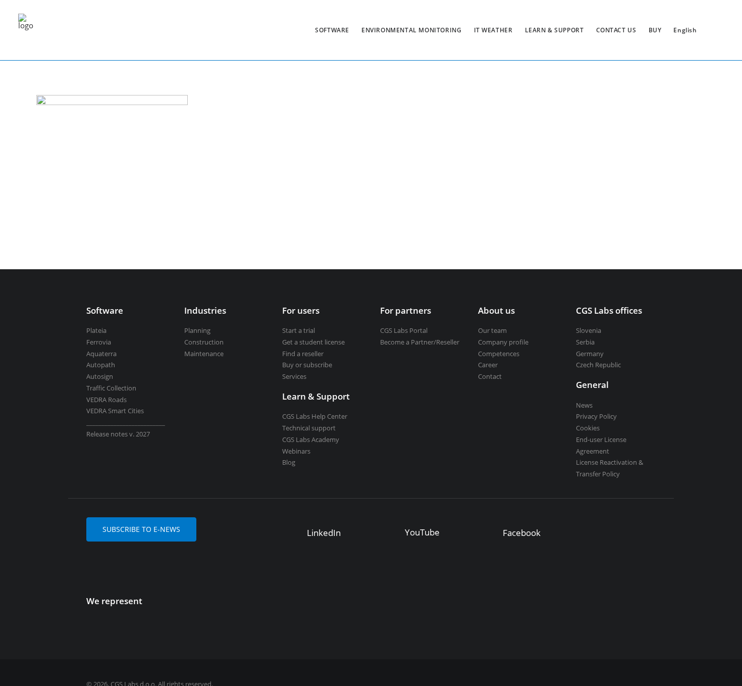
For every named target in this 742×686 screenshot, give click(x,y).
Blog (288, 462)
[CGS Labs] (25, 30)
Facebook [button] (522, 532)
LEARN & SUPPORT (554, 30)
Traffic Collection (111, 388)
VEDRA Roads (106, 399)
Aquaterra (101, 353)
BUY (655, 30)
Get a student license (313, 342)
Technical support (309, 427)
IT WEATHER (493, 30)
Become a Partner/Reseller (419, 342)
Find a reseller (303, 353)
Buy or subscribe (307, 364)
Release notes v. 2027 (118, 433)
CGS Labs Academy (310, 439)
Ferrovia (98, 342)
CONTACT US (616, 30)
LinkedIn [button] (324, 532)
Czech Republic (598, 364)
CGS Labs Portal (404, 330)
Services (294, 376)
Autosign (99, 376)
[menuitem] (332, 30)
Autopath (100, 364)
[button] (292, 529)
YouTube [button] (422, 532)
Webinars (296, 451)
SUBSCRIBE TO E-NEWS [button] (141, 529)
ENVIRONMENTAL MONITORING (411, 30)
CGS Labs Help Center (314, 416)
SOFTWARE (332, 30)
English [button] (685, 30)
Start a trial (298, 330)
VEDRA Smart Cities (115, 410)
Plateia (96, 330)
